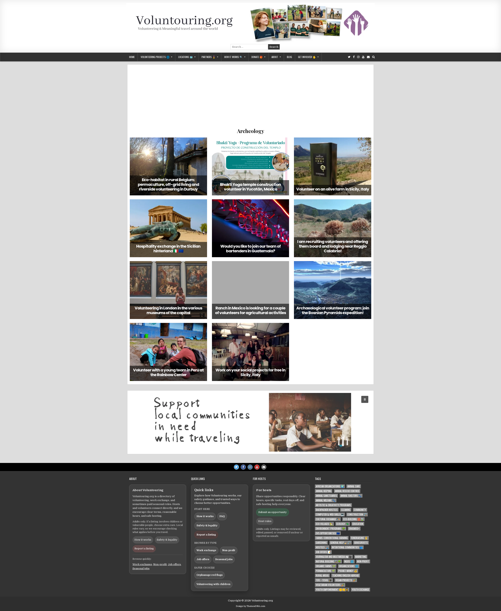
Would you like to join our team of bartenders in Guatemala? (250, 249)
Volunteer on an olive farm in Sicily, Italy (332, 189)
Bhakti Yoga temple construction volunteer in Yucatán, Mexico (250, 187)
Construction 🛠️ (357, 514)
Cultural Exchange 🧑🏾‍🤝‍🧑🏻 (328, 519)
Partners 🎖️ (208, 57)
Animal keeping (323, 491)
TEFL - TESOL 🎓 (324, 580)
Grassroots (361, 543)
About (274, 57)
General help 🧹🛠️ (340, 543)
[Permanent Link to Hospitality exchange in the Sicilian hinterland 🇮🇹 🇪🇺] (168, 228)
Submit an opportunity (272, 512)
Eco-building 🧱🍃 (353, 519)
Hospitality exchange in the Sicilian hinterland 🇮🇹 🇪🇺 (168, 249)
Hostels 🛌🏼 (322, 547)
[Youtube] (363, 57)
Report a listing (144, 548)
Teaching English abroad (345, 575)
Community (360, 510)
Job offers (174, 564)
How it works (142, 539)
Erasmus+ (354, 528)
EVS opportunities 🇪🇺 (328, 533)
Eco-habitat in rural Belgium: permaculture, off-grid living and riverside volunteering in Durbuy (168, 184)
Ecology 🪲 (342, 524)
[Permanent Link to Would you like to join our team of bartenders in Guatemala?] (250, 228)
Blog (289, 57)
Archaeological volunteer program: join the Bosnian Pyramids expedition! (332, 310)
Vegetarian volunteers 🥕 (330, 585)
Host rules (264, 521)
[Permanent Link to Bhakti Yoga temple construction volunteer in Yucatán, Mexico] (250, 166)
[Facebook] (354, 57)
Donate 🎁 (257, 57)
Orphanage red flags (209, 574)
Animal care (353, 486)
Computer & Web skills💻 (330, 514)
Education (357, 524)
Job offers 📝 (323, 552)
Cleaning (345, 510)
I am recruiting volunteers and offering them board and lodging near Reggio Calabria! (332, 246)
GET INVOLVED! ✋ (307, 57)
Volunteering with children (213, 584)
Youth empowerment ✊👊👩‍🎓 (332, 589)
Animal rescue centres (347, 491)
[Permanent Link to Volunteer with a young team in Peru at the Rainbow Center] (168, 352)
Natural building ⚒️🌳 (328, 561)
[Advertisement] (250, 98)
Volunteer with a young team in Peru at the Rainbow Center (168, 372)
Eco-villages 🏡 (324, 524)
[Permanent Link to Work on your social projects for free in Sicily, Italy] (250, 352)
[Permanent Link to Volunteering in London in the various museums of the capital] (168, 290)
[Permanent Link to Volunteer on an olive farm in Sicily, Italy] (332, 166)
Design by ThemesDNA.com (250, 606)
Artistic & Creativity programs (333, 505)
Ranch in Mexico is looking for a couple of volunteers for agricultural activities (250, 310)
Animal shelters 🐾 (351, 496)
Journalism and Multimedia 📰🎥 (334, 557)
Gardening (321, 543)
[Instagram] (358, 57)
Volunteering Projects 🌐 (155, 57)
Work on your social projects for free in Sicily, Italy (250, 372)
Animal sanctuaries (326, 496)
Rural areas (322, 575)
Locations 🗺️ (185, 57)
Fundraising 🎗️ (359, 538)
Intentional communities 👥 (347, 547)
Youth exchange (360, 589)
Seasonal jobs (141, 568)
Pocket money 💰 (347, 571)
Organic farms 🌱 (325, 566)
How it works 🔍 (233, 57)
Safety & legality (167, 539)
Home (132, 57)
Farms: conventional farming (332, 538)
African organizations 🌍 (330, 486)
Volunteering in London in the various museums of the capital (168, 310)
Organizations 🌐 (348, 566)
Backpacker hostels (327, 510)
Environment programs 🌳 (330, 528)
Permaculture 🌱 (325, 571)
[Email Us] (368, 57)
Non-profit (160, 564)
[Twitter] (349, 57)
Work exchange (142, 564)
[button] (250, 422)
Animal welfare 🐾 (325, 500)
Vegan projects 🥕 (345, 580)
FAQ (222, 516)
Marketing (360, 557)
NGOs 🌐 (349, 561)
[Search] (373, 57)
